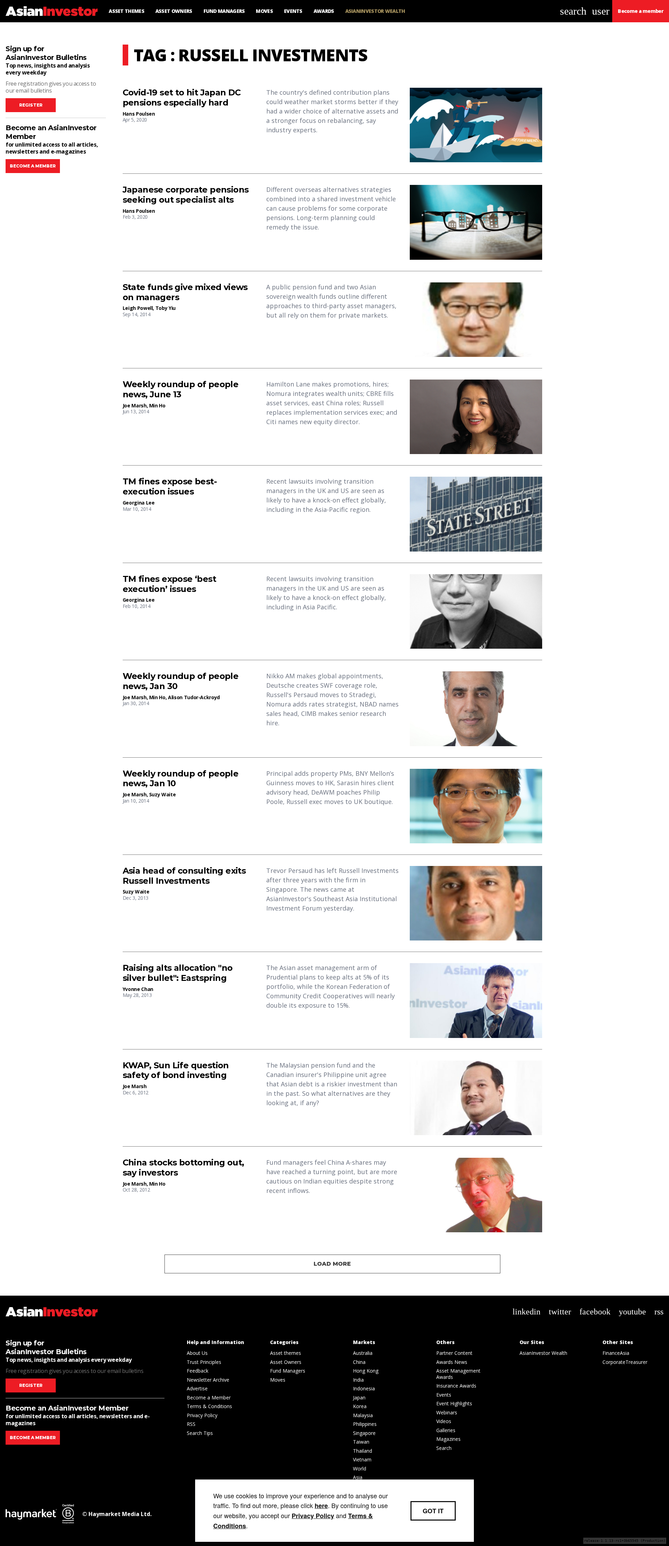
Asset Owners (285, 1362)
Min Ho (157, 405)
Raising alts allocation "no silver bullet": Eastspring (178, 973)
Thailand (362, 1450)
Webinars (446, 1412)
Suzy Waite (162, 794)
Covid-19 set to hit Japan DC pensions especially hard (182, 98)
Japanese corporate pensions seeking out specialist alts (186, 195)
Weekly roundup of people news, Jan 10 (181, 779)
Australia (362, 1353)
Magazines (448, 1439)
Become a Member (209, 1397)
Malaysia (363, 1415)
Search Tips (200, 1433)
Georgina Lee (139, 502)
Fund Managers (287, 1370)
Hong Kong (365, 1370)
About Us (197, 1353)
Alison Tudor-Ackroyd (194, 697)
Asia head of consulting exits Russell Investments (184, 876)
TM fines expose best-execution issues (170, 487)
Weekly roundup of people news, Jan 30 (181, 681)
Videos (443, 1421)
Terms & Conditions (209, 1406)
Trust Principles (204, 1362)
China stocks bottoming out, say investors (183, 1168)
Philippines (365, 1424)
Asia (357, 1477)
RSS (191, 1424)
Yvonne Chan (138, 989)
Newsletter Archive (208, 1379)
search (573, 11)
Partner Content (454, 1353)
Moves (277, 1379)
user (600, 11)
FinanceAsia (615, 1353)
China (359, 1362)
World (359, 1468)
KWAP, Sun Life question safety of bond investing (176, 1070)
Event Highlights (454, 1403)
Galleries (445, 1430)
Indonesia (364, 1388)
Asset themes (285, 1353)
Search (444, 1448)
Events (443, 1394)
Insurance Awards (456, 1385)
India (358, 1379)
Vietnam (362, 1459)
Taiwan (361, 1441)
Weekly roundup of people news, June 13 (181, 389)
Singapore (364, 1433)
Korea (360, 1406)
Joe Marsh (135, 405)
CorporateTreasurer (624, 1362)
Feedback (197, 1370)
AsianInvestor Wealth (543, 1353)
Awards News (451, 1362)
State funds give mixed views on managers (185, 292)
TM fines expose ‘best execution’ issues (169, 584)
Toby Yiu (165, 308)
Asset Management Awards (458, 1373)
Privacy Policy (202, 1415)
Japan (359, 1397)
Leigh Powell (138, 308)
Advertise (197, 1388)
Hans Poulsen (139, 113)
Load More (332, 1263)
